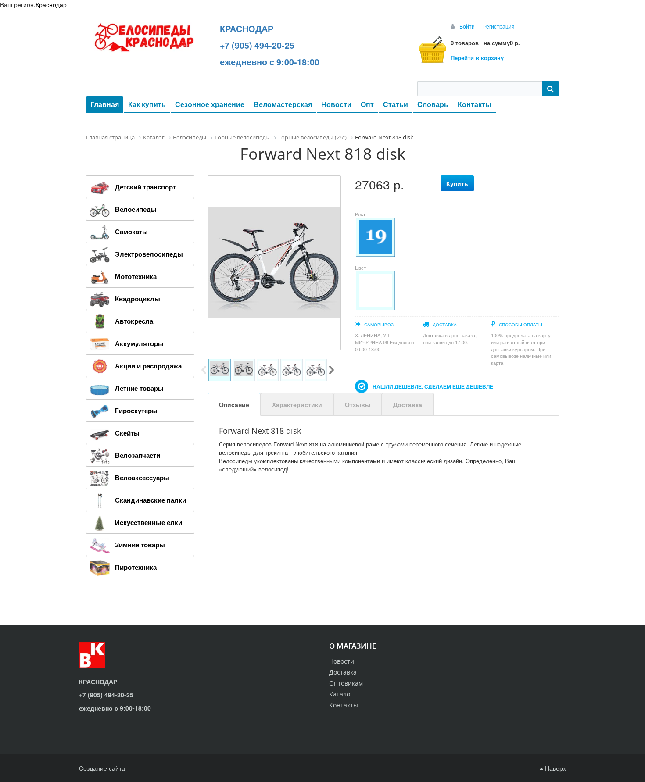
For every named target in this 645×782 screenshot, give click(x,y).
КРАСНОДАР (246, 28)
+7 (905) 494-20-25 (257, 45)
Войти (467, 26)
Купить (457, 183)
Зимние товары (140, 545)
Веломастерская (283, 104)
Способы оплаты (520, 324)
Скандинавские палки (150, 500)
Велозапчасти (137, 455)
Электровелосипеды (149, 254)
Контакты (474, 104)
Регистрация (499, 26)
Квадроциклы (137, 299)
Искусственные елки (148, 522)
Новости (336, 104)
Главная (104, 104)
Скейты (127, 433)
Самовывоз (378, 324)
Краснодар (51, 4)
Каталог (341, 694)
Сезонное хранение (209, 104)
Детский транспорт (145, 187)
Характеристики (297, 404)
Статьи (395, 104)
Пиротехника (136, 567)
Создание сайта (102, 768)
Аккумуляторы (139, 343)
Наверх (554, 768)
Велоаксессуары (142, 477)
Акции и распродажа (148, 366)
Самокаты (131, 231)
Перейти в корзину (477, 58)
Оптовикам (346, 683)
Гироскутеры (136, 410)
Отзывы (357, 404)
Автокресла (134, 321)
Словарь (432, 104)
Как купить (147, 104)
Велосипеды (136, 209)
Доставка (445, 324)
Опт (367, 104)
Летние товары (139, 388)
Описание (234, 404)
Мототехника (136, 276)
